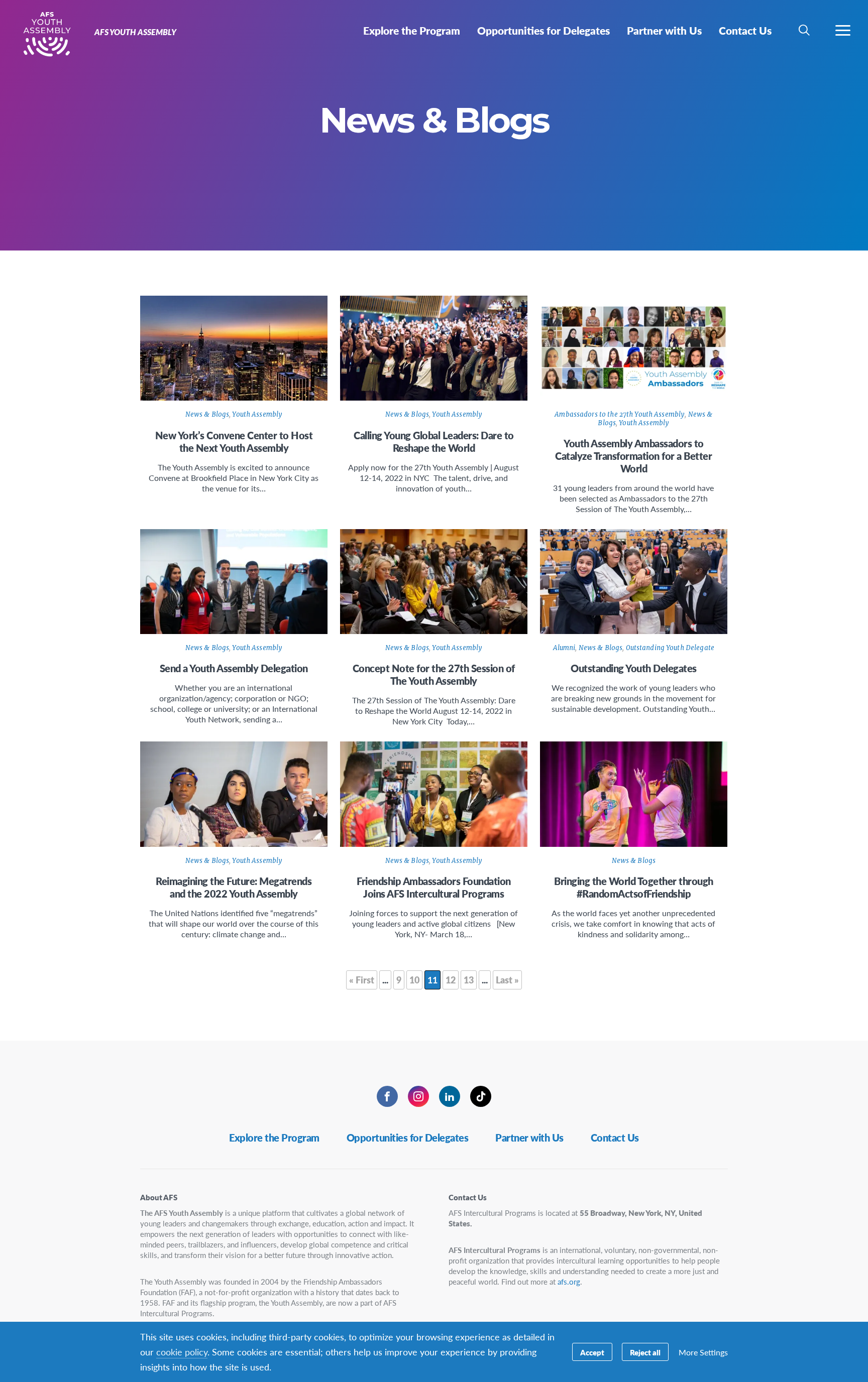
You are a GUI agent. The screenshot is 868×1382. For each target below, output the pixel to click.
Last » (507, 979)
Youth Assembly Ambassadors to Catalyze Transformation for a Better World (633, 455)
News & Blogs (207, 414)
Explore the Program (274, 1137)
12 (451, 979)
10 (414, 979)
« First (361, 979)
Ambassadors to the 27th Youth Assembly (620, 414)
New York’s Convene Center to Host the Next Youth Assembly (234, 441)
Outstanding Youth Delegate (670, 648)
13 (469, 979)
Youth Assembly (257, 414)
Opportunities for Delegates (408, 1137)
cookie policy (181, 1351)
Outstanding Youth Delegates (634, 668)
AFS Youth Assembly (44, 34)
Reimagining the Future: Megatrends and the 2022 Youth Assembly (233, 887)
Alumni (564, 648)
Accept (592, 1352)
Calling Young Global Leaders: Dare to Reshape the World (434, 441)
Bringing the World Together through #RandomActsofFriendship (633, 887)
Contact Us (615, 1137)
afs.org (569, 1281)
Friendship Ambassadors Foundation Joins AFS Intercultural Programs (434, 887)
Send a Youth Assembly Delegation (234, 668)
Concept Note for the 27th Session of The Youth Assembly (434, 674)
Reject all (645, 1352)
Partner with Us (529, 1137)
